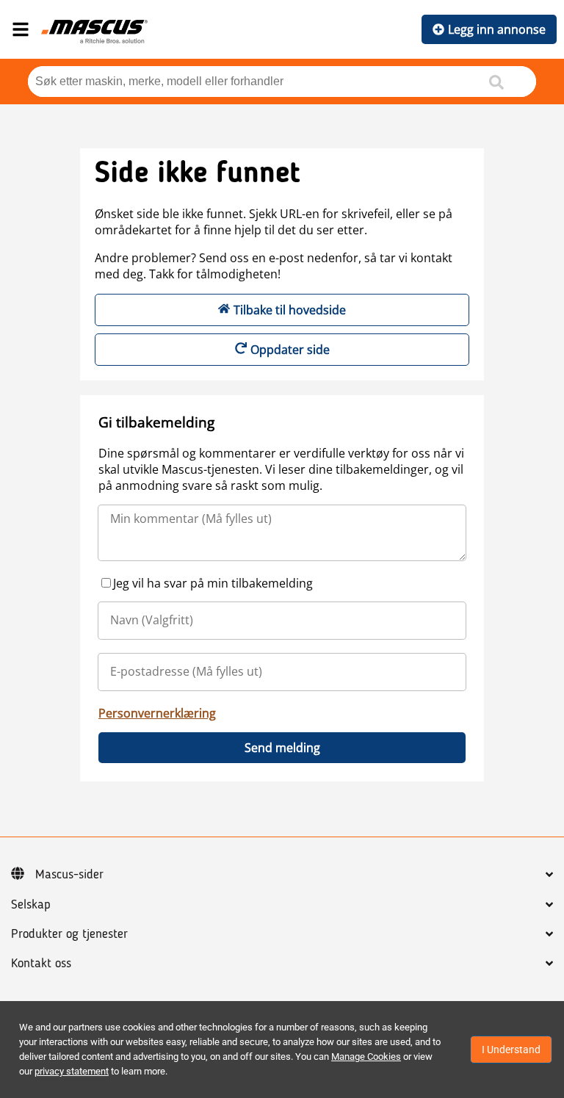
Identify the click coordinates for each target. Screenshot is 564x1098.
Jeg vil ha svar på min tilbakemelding (213, 583)
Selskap (31, 904)
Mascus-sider (69, 874)
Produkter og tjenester (69, 934)
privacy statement (72, 1071)
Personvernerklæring (157, 713)
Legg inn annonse (497, 29)
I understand (511, 1049)
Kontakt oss (41, 963)
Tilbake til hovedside (290, 310)
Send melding (282, 748)
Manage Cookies (366, 1056)
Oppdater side (290, 350)
